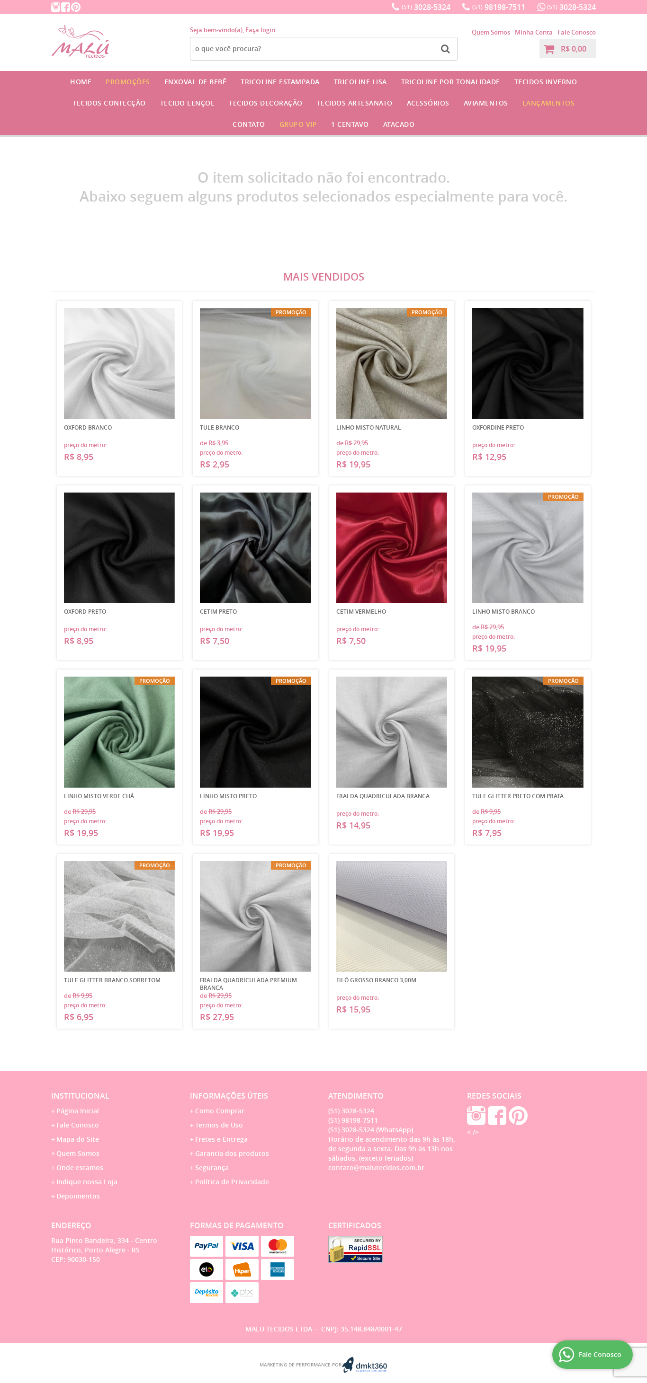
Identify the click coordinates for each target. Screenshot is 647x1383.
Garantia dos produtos (232, 1153)
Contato (249, 124)
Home (80, 81)
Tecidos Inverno (545, 81)
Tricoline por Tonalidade (450, 81)
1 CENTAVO (350, 124)
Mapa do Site (77, 1139)
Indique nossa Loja (86, 1181)
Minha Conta (534, 32)
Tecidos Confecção (109, 102)
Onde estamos (79, 1167)
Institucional (80, 1096)
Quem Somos (491, 32)
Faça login (260, 30)
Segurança (212, 1167)
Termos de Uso (219, 1124)
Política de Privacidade (232, 1181)
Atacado (399, 124)
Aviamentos (486, 102)
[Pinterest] (76, 7)
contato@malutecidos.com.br (376, 1167)
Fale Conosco (576, 32)
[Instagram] (55, 7)
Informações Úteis (229, 1096)
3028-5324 (426, 7)
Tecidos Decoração (266, 102)
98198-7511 (498, 7)
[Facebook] (65, 7)
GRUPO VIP (298, 124)
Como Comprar (219, 1110)
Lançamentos (548, 102)
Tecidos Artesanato (355, 102)
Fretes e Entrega (221, 1139)
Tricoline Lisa (360, 81)
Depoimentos (78, 1195)
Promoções (128, 81)
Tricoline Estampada (280, 81)
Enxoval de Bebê (195, 81)
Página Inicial (77, 1110)
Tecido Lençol (187, 102)
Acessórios (428, 102)
